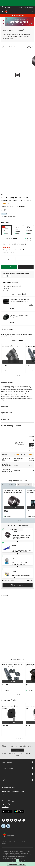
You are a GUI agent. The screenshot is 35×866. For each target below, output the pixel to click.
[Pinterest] (19, 820)
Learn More (5, 807)
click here (10, 336)
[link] (7, 203)
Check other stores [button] (8, 252)
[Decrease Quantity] (2, 259)
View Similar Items (20, 206)
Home (5, 47)
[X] (7, 820)
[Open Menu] (2, 11)
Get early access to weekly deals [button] (16, 864)
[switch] (17, 443)
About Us (4, 774)
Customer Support (7, 762)
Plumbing (25, 47)
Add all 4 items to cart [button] (17, 585)
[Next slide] (33, 3)
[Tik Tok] (23, 820)
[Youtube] (15, 820)
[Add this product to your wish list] (18, 259)
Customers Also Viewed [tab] (9, 485)
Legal (3, 780)
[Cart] (32, 11)
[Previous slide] (2, 3)
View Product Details (7, 206)
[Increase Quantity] (13, 259)
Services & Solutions (7, 768)
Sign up (5, 794)
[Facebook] (3, 820)
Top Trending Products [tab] (24, 485)
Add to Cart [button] (9, 267)
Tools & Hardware (14, 47)
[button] (16, 238)
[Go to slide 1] (17, 75)
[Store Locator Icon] (2, 7)
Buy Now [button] (26, 267)
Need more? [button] (28, 241)
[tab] (6, 230)
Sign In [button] (17, 750)
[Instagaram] (11, 820)
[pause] (4, 3)
